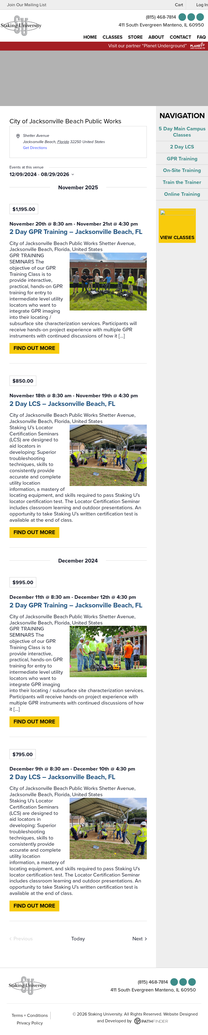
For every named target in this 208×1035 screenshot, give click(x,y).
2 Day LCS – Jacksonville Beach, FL (62, 404)
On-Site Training (182, 170)
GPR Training (182, 159)
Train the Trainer (182, 182)
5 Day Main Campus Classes (182, 132)
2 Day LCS (182, 147)
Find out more (34, 348)
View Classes (177, 237)
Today (78, 939)
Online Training (182, 194)
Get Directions (35, 148)
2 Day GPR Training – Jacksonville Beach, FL (75, 232)
